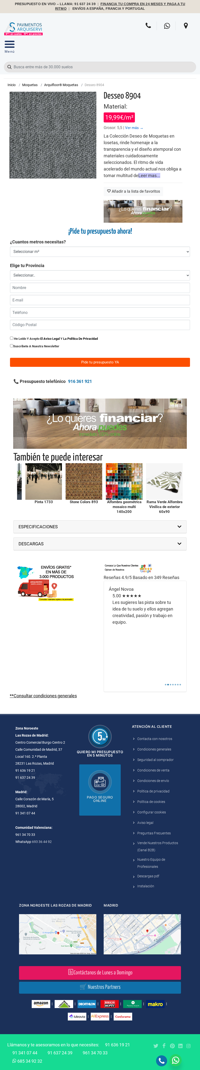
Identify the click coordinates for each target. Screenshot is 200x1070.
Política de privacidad (153, 791)
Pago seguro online (100, 799)
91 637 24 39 (60, 1052)
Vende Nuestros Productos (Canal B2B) (157, 846)
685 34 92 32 (29, 1061)
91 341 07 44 (24, 1052)
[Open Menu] (9, 48)
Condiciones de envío (153, 781)
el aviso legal (50, 338)
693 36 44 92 (42, 842)
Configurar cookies (151, 812)
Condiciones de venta (153, 770)
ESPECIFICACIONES (38, 526)
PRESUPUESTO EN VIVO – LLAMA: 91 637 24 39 (55, 4)
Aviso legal (145, 823)
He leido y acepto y (55, 338)
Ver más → (134, 128)
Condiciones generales (154, 749)
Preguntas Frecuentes (154, 833)
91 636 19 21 (117, 1044)
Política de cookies (151, 802)
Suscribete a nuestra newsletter (36, 346)
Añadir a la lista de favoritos (135, 191)
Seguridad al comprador (155, 760)
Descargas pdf (148, 876)
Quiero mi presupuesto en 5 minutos (100, 753)
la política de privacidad (80, 338)
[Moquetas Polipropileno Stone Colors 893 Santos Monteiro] (84, 481)
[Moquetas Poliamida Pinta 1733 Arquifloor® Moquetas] (43, 481)
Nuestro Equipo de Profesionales (151, 863)
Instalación (145, 886)
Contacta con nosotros (154, 739)
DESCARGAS (31, 543)
